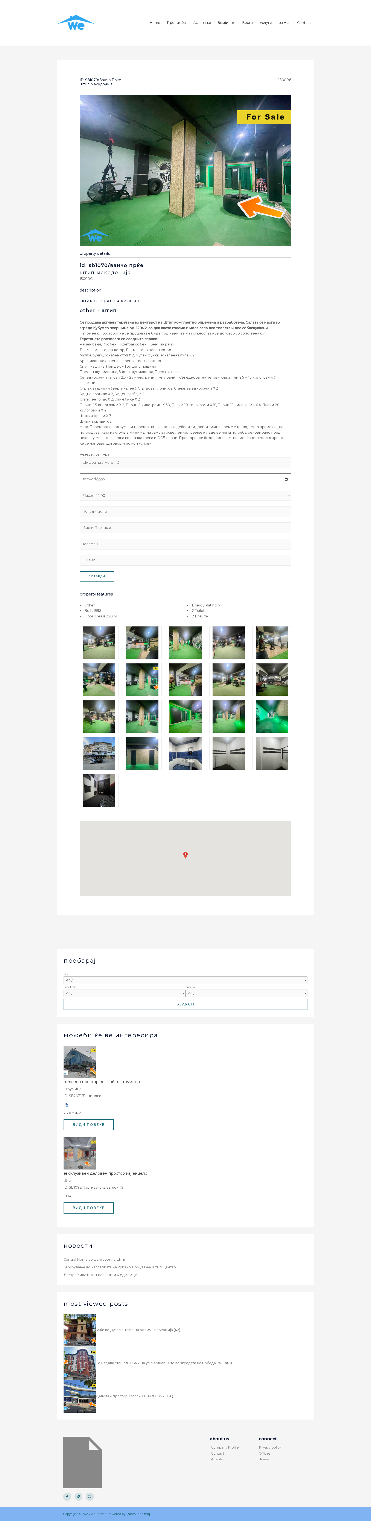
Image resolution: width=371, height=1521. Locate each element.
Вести (247, 23)
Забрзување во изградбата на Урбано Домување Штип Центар (120, 1267)
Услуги (266, 23)
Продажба (176, 23)
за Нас (284, 23)
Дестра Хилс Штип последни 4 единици (100, 1275)
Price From (70, 986)
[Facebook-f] (67, 1497)
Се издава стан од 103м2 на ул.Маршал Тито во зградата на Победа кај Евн (162, 1363)
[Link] (79, 1497)
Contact (304, 23)
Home (155, 23)
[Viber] (90, 1497)
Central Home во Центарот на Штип (95, 1259)
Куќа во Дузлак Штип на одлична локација (134, 1330)
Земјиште (226, 23)
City (66, 974)
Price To (190, 986)
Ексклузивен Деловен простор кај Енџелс (105, 1173)
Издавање (202, 23)
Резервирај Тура (94, 454)
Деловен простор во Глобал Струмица (102, 1081)
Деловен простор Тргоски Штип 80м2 (130, 1396)
